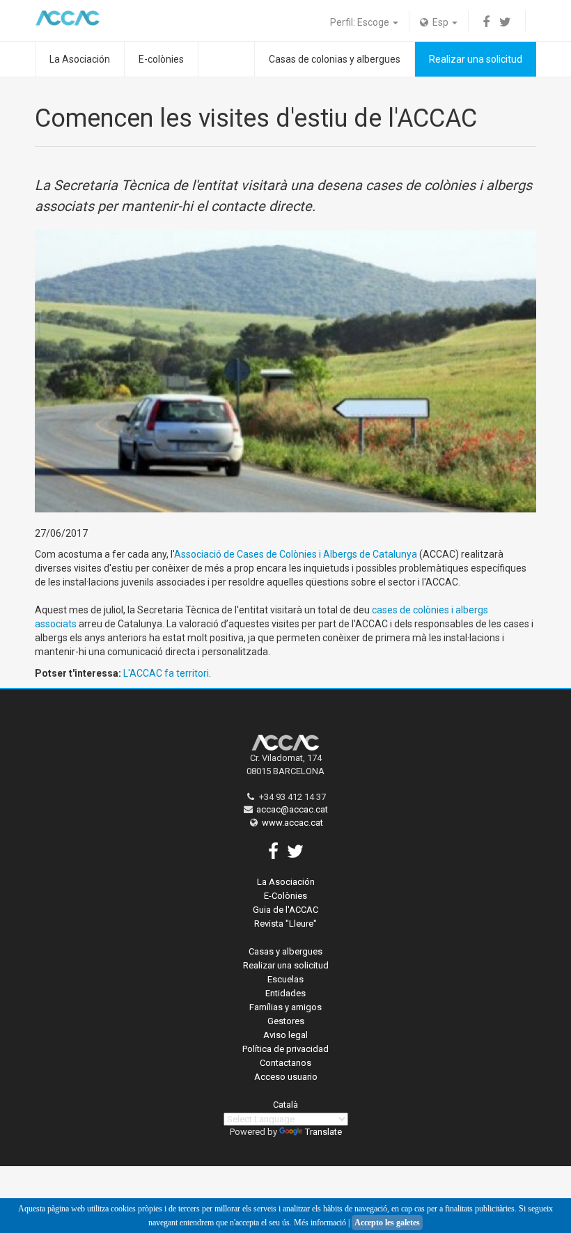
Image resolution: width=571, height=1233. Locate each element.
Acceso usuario (286, 1076)
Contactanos (285, 1063)
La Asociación (79, 59)
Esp (439, 22)
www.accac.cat (292, 822)
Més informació (320, 1222)
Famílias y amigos (285, 1007)
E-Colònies (285, 895)
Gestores (285, 1021)
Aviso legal (285, 1035)
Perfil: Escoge (360, 22)
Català (285, 1104)
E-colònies (161, 59)
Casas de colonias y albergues (334, 59)
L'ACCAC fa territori (166, 673)
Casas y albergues (285, 951)
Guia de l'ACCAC (285, 909)
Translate (323, 1131)
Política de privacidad (285, 1049)
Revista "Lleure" (285, 923)
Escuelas (285, 979)
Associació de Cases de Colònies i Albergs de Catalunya (295, 554)
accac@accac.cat (292, 809)
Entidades (285, 993)
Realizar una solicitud (475, 59)
